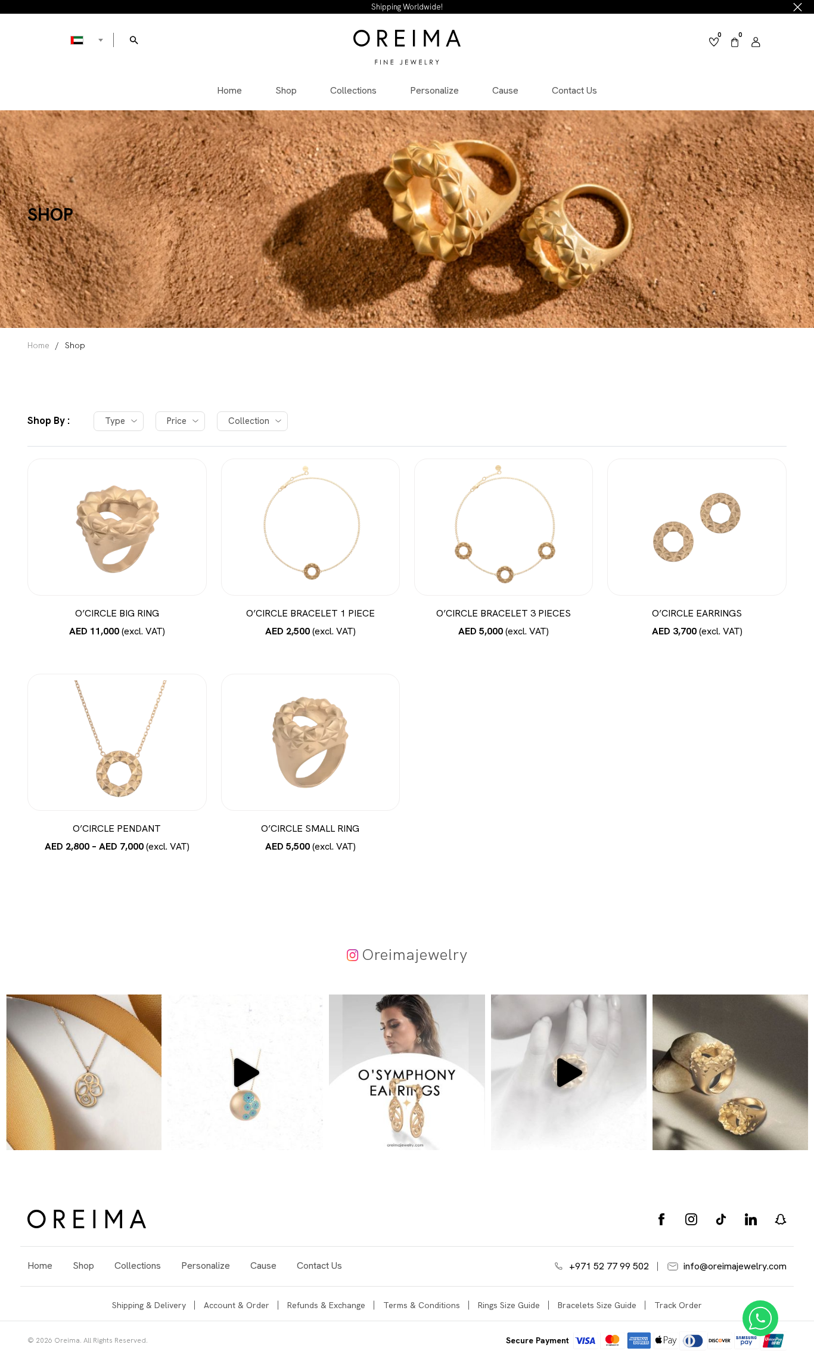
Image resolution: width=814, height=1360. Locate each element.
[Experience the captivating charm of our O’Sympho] (83, 1072)
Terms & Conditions (421, 1305)
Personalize (434, 91)
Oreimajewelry (415, 954)
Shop (286, 91)
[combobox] (77, 40)
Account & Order (236, 1305)
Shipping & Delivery (149, 1305)
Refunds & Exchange (326, 1305)
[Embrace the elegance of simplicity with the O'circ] (730, 1072)
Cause (505, 91)
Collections (353, 91)
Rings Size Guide (509, 1305)
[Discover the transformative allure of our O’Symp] (406, 1072)
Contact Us (574, 91)
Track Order (678, 1305)
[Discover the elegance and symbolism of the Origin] (245, 1072)
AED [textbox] (77, 40)
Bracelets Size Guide (597, 1305)
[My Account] (755, 42)
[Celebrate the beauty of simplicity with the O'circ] (569, 1072)
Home (229, 91)
